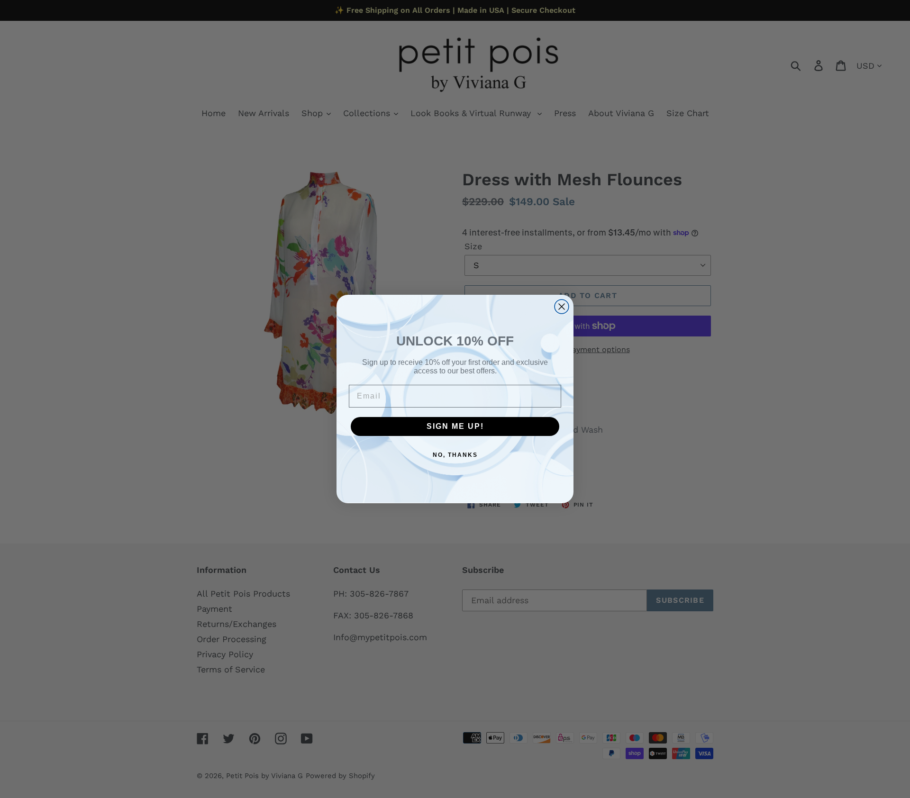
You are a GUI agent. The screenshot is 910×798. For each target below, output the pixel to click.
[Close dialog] (562, 306)
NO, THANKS (455, 455)
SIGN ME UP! (455, 426)
